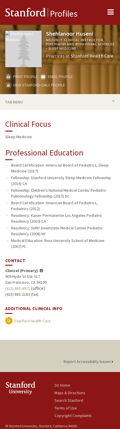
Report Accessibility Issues (87, 361)
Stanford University (29, 388)
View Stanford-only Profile (38, 85)
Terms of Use (65, 408)
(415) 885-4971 (17, 288)
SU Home (62, 385)
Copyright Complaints (73, 415)
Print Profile (25, 76)
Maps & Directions (69, 392)
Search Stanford (68, 400)
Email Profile (60, 76)
